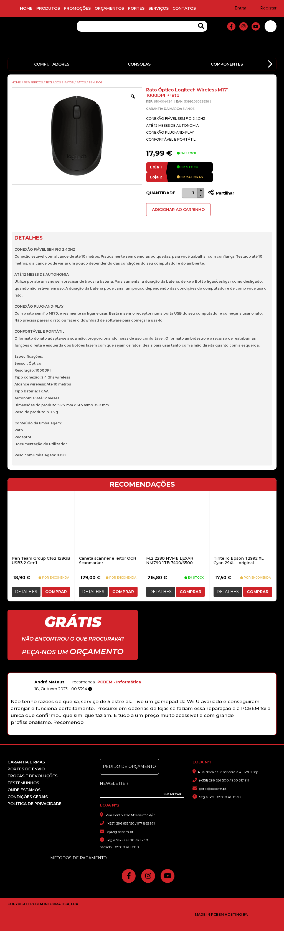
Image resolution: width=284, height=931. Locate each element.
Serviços (158, 8)
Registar (268, 8)
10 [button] (175, 732)
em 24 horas (191, 177)
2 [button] (117, 732)
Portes (136, 8)
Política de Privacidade (34, 803)
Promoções (77, 8)
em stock (189, 167)
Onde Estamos (23, 789)
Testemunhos (23, 782)
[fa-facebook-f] (231, 26)
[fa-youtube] (256, 26)
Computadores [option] (51, 64)
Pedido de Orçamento (129, 766)
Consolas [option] (139, 64)
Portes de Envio (26, 768)
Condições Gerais (27, 796)
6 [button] (146, 732)
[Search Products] (201, 26)
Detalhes (26, 591)
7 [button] (153, 732)
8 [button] (160, 732)
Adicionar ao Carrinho (178, 209)
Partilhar (224, 193)
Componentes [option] (227, 64)
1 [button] (110, 732)
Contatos (184, 8)
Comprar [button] (56, 591)
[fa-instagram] (243, 26)
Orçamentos (109, 8)
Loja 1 (156, 167)
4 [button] (131, 732)
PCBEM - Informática (119, 681)
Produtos (48, 8)
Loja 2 (156, 177)
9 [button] (167, 732)
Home (26, 8)
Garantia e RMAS (26, 762)
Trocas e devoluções (32, 775)
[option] (142, 701)
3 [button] (124, 732)
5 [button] (139, 732)
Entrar (240, 8)
